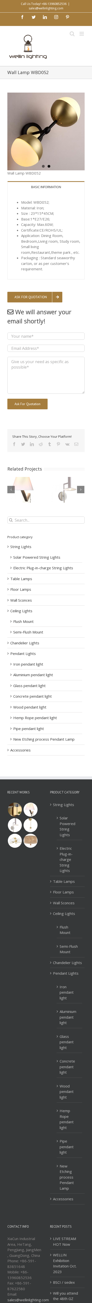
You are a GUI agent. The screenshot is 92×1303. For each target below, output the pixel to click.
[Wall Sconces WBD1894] (14, 825)
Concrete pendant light (32, 696)
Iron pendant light (28, 664)
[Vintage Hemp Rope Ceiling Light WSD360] (30, 841)
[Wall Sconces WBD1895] (30, 809)
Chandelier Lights (24, 642)
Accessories (20, 750)
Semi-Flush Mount (28, 632)
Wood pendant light (29, 707)
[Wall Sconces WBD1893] (30, 825)
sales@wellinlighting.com (46, 8)
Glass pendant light (29, 685)
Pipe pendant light (28, 728)
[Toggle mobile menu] (82, 33)
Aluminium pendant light (33, 674)
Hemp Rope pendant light (35, 717)
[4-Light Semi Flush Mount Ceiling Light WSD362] (14, 841)
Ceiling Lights (21, 610)
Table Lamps (21, 578)
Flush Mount (23, 621)
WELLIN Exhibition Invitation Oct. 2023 (65, 1263)
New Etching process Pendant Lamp (44, 739)
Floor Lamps (20, 589)
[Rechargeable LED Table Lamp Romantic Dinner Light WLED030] (14, 809)
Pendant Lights (23, 653)
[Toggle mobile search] (72, 33)
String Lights (20, 546)
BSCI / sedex (64, 1282)
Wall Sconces (21, 600)
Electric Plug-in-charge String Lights (43, 567)
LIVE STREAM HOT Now (64, 1241)
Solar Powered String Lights (36, 557)
